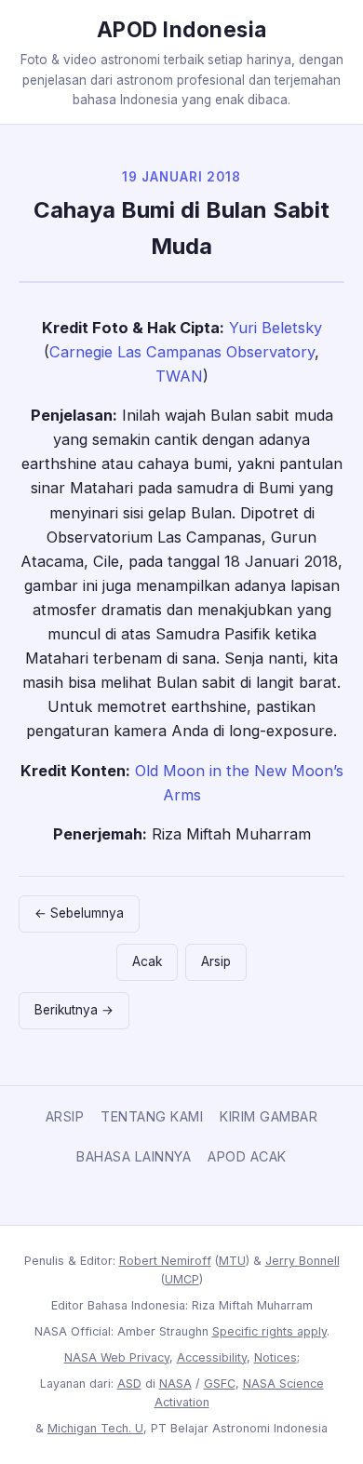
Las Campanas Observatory (216, 351)
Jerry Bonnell (302, 1261)
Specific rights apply (269, 1331)
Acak (147, 961)
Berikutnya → (74, 1009)
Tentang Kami (152, 1116)
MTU (232, 1261)
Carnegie (81, 351)
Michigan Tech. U (95, 1428)
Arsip (216, 961)
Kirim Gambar (268, 1116)
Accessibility (212, 1357)
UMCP (182, 1279)
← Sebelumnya (79, 913)
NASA (175, 1383)
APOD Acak (247, 1156)
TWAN (179, 376)
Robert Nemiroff (165, 1261)
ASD (129, 1383)
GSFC (219, 1383)
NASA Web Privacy (116, 1357)
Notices (275, 1357)
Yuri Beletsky (275, 327)
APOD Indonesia (182, 29)
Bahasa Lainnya (133, 1156)
